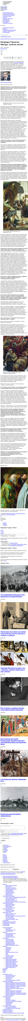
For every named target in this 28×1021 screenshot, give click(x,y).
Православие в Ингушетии (12, 965)
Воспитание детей (7, 912)
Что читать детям (9, 917)
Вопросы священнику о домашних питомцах (16, 985)
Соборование (9, 1003)
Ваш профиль (6, 3)
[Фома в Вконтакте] (6, 845)
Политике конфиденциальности (13, 1019)
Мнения (5, 969)
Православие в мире (7, 958)
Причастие (8, 998)
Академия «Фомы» (7, 16)
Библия (4, 884)
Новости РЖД (6, 925)
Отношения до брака (10, 942)
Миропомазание (9, 1002)
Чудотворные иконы (10, 907)
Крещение (8, 997)
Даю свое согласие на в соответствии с (14, 545)
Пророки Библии (9, 890)
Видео (4, 972)
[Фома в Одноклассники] (7, 846)
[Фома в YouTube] (5, 849)
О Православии (9, 931)
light (1, 48)
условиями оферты (13, 543)
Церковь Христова (7, 1009)
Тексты (4, 522)
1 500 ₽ (2, 531)
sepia (6, 48)
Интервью (5, 968)
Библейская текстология (11, 889)
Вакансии (5, 860)
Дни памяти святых (10, 899)
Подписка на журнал (7, 23)
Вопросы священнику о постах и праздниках (16, 901)
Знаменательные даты (10, 933)
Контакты (5, 857)
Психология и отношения (9, 15)
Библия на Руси (9, 893)
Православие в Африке (11, 960)
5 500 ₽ (2, 533)
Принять (23, 1019)
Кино (7, 953)
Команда (5, 859)
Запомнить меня (5, 838)
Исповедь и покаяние (10, 1000)
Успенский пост (9, 977)
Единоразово (5, 535)
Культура (5, 946)
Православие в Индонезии (12, 966)
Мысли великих (9, 956)
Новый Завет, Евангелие (11, 885)
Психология (5, 938)
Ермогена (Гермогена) (19, 62)
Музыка (7, 950)
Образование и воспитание (9, 922)
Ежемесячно (12, 535)
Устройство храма (10, 911)
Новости (5, 17)
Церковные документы (8, 1010)
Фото (4, 970)
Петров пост (8, 978)
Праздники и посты (7, 974)
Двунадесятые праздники (11, 898)
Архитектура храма (10, 910)
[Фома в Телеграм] (5, 847)
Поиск (5, 4)
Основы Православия (8, 12)
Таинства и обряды (7, 996)
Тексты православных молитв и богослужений (13, 1012)
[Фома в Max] (4, 852)
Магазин (5, 855)
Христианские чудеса (10, 929)
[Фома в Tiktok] (5, 848)
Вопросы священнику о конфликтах (14, 990)
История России (22, 38)
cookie (15, 878)
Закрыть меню (4, 8)
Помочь (5, 6)
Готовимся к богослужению (9, 1005)
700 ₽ (2, 530)
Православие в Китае (10, 967)
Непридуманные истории (9, 13)
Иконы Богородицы (10, 904)
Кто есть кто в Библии (11, 887)
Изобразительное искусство (12, 952)
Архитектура (9, 947)
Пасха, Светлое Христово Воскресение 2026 (16, 897)
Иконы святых (9, 906)
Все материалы (6, 20)
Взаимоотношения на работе (12, 945)
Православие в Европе (11, 963)
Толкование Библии (10, 892)
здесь (5, 539)
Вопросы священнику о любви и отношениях (16, 993)
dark (3, 48)
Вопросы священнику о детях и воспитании (15, 915)
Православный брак (10, 943)
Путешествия (6, 924)
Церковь (5, 523)
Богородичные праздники (11, 900)
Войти (9, 36)
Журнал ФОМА (4, 38)
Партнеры (5, 861)
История (17, 38)
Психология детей (10, 914)
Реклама (5, 856)
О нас (4, 854)
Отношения (5, 920)
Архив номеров (6, 862)
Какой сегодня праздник (8, 27)
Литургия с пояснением (11, 1007)
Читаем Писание (9, 891)
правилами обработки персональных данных (13, 872)
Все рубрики (6, 22)
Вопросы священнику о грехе (12, 987)
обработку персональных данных (19, 544)
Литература (8, 948)
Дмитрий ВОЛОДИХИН (6, 82)
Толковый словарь (10, 955)
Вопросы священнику (8, 18)
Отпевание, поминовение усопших (13, 1001)
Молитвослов (6, 19)
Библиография (9, 894)
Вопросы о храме (9, 995)
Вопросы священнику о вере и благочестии (15, 982)
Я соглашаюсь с (10, 543)
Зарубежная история (10, 936)
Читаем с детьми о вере (8, 31)
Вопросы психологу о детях (12, 919)
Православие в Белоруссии (12, 961)
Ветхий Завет (9, 886)
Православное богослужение (9, 30)
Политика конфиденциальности (10, 876)
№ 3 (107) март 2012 (11, 514)
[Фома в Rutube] (5, 851)
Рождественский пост (10, 975)
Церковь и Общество (7, 1011)
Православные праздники (9, 896)
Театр (7, 954)
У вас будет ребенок (10, 918)
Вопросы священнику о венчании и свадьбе (15, 983)
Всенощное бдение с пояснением (13, 1008)
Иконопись (8, 949)
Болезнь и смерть (9, 939)
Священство (8, 1004)
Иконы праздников (10, 905)
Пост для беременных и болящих (13, 980)
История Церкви (9, 934)
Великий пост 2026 (10, 976)
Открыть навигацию (7, 1)
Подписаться (15, 869)
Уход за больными (10, 940)
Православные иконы (8, 903)
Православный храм (7, 908)
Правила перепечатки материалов (10, 877)
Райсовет (5, 28)
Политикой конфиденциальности (15, 545)
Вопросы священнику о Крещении (13, 991)
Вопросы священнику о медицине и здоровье (16, 994)
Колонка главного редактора (9, 921)
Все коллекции (6, 32)
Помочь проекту (4, 541)
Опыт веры (8, 928)
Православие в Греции (11, 962)
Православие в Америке (11, 959)
